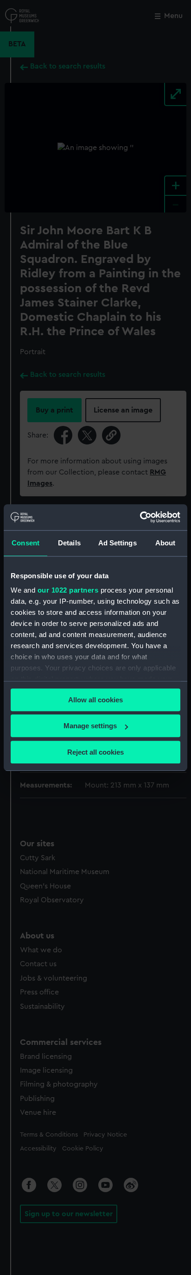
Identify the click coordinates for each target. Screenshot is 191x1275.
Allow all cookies (95, 700)
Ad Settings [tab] (117, 543)
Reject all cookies (95, 752)
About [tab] (165, 543)
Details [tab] (69, 543)
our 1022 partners (68, 590)
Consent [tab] (25, 543)
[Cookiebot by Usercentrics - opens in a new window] (139, 517)
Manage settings (90, 726)
